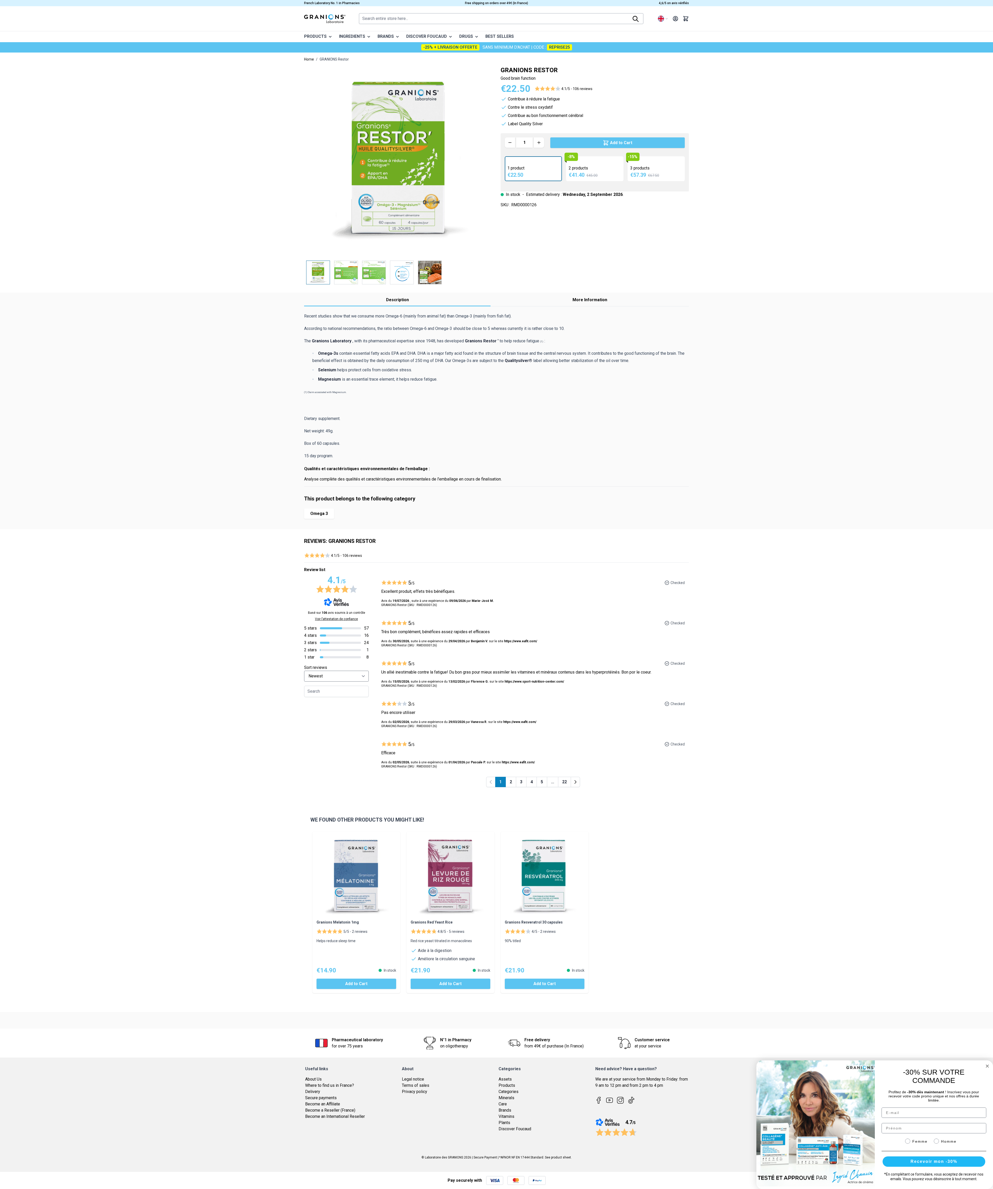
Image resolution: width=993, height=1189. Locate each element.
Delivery (312, 1091)
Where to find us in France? (329, 1085)
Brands (505, 1110)
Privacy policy (414, 1091)
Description (397, 299)
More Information (590, 299)
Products (507, 1085)
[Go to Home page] (324, 18)
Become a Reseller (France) (330, 1110)
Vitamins (506, 1116)
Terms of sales (415, 1085)
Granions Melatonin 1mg (338, 922)
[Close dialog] (987, 1066)
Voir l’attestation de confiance (336, 619)
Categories (508, 1091)
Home (309, 59)
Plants (504, 1122)
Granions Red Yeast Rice (432, 922)
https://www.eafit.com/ (520, 641)
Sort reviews (315, 667)
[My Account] (675, 19)
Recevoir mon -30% (934, 1161)
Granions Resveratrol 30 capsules (534, 922)
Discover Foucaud (515, 1128)
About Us (313, 1079)
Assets (505, 1079)
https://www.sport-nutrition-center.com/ (534, 681)
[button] (563, 88)
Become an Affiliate (322, 1104)
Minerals (506, 1097)
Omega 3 (319, 513)
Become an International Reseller (335, 1116)
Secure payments (321, 1097)
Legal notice (413, 1079)
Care (503, 1104)
